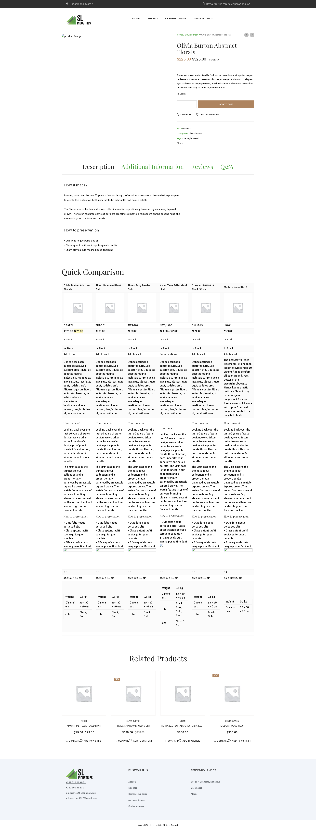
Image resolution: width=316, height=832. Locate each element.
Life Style (187, 138)
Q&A (226, 166)
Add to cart (226, 104)
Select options (168, 354)
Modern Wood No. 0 (235, 287)
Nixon (84, 721)
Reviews (202, 166)
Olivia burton (191, 34)
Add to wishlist (209, 114)
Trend (195, 138)
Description (98, 166)
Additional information (152, 166)
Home (180, 34)
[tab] (98, 167)
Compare (186, 114)
